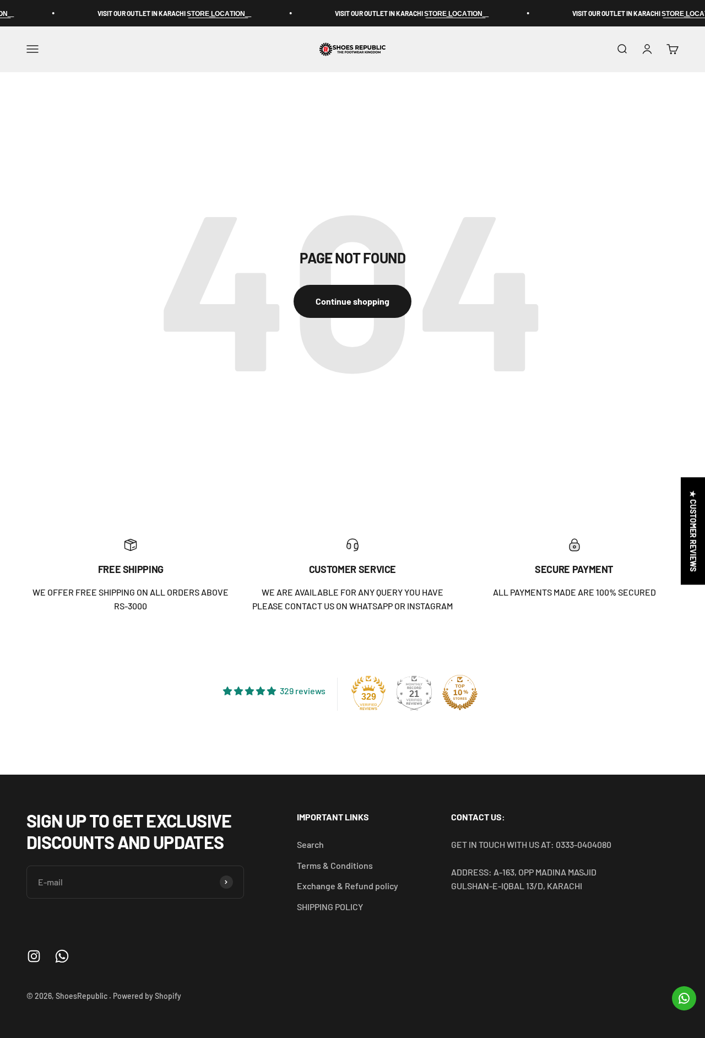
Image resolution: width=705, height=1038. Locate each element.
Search (310, 844)
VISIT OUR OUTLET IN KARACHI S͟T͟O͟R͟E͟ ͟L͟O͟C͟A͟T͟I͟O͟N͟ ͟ (160, 13)
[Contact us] (684, 998)
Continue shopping (352, 301)
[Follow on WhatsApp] (62, 956)
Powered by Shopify (147, 996)
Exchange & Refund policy (347, 885)
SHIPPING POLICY (330, 906)
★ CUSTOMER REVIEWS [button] (693, 530)
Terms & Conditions (335, 865)
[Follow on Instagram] (33, 956)
